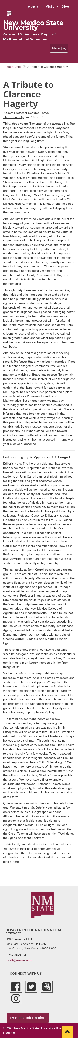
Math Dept (13, 66)
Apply (33, 6)
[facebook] (16, 987)
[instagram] (16, 998)
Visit (50, 6)
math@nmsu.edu (19, 960)
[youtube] (47, 987)
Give (65, 6)
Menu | (59, 49)
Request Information (27, 1018)
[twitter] (31, 987)
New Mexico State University (33, 25)
